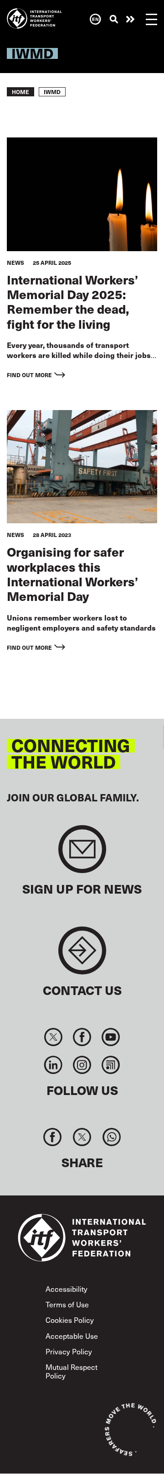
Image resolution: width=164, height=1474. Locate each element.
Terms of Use (67, 1304)
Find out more (29, 375)
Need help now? (130, 19)
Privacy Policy (69, 1351)
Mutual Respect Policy (71, 1371)
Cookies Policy (70, 1319)
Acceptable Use (72, 1335)
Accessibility (66, 1288)
